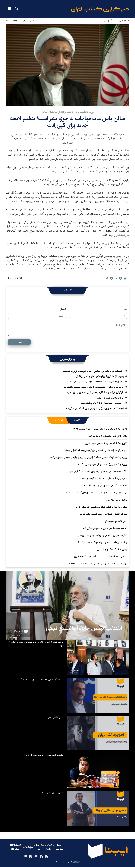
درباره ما (39, 847)
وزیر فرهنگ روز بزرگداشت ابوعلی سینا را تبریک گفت (102, 464)
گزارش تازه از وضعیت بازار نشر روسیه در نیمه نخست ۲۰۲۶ (100, 429)
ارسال (19, 342)
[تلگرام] (41, 857)
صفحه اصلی (124, 20)
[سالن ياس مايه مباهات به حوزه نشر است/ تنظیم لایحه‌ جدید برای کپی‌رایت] (67, 65)
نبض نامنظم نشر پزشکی (115, 521)
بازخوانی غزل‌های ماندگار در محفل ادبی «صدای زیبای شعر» (95, 392)
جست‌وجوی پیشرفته (15, 847)
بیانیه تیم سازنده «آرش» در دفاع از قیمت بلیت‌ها (104, 478)
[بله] (30, 857)
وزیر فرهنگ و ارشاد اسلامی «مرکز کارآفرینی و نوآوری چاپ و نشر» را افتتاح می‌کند (88, 457)
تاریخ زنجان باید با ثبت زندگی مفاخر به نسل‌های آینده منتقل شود (96, 493)
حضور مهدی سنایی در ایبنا (51, 793)
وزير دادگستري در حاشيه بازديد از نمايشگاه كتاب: (67, 112)
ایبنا (100, 9)
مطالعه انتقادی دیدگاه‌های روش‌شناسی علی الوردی (103, 514)
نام (125, 309)
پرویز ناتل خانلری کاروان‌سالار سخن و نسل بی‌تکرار (100, 376)
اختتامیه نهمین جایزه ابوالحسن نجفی (84, 628)
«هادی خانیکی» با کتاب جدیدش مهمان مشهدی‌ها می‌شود (96, 382)
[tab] (77, 420)
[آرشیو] (25, 857)
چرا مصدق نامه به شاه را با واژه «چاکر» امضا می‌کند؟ (102, 542)
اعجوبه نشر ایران (55, 717)
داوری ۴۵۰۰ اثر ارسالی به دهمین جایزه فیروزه (106, 443)
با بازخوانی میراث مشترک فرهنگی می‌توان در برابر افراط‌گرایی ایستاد (95, 450)
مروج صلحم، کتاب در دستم (110, 398)
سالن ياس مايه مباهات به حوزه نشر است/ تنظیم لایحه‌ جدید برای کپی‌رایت (67, 122)
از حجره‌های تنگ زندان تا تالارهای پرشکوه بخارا (102, 403)
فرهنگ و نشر (109, 20)
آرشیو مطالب (59, 847)
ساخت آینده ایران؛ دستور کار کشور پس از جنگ (41, 680)
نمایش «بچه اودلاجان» (116, 500)
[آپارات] (46, 857)
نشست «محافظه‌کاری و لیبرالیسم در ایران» (43, 755)
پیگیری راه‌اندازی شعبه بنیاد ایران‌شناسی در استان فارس (101, 507)
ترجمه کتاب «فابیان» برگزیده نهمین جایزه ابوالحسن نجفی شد (95, 408)
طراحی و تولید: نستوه (63, 861)
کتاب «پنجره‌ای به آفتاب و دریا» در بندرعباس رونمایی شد (100, 535)
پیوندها (29, 847)
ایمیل (63, 309)
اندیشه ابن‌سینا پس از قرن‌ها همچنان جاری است (104, 528)
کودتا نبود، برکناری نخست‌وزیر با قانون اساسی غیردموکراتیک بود (94, 387)
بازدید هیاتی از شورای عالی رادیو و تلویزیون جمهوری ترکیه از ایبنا (36, 643)
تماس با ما (48, 847)
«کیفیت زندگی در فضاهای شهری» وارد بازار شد (105, 486)
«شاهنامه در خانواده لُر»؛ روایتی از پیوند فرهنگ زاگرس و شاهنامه (93, 371)
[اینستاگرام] (36, 857)
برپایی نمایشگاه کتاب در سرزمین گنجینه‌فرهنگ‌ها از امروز (100, 557)
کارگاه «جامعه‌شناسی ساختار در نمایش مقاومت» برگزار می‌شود (98, 471)
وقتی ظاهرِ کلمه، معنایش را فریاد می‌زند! (107, 436)
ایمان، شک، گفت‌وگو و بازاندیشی (112, 549)
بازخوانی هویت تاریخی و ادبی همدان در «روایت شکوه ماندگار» (98, 564)
